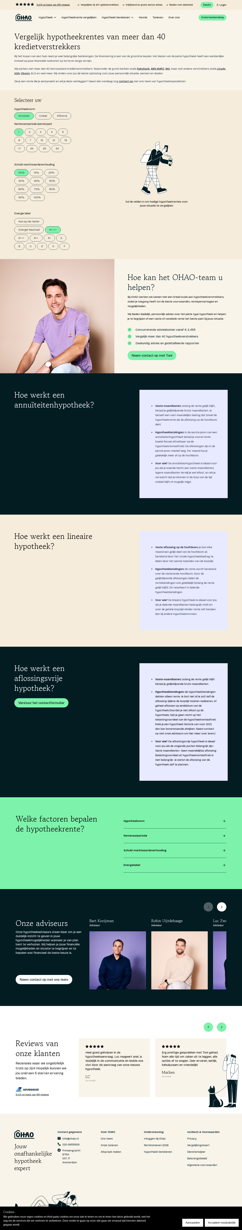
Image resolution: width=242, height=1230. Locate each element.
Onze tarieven (109, 1145)
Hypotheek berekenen (158, 1151)
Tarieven (158, 17)
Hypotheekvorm (24, 109)
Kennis (143, 17)
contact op (126, 81)
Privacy (191, 1138)
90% (21, 197)
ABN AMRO (157, 68)
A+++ (21, 238)
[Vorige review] (208, 1027)
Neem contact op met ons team (44, 980)
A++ (36, 238)
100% (37, 197)
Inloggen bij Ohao (155, 1138)
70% (37, 189)
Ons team (107, 1138)
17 (19, 148)
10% (36, 172)
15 (66, 140)
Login (222, 4)
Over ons (174, 17)
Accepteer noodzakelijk (221, 1222)
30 (57, 148)
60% (21, 189)
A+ (49, 238)
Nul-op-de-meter (29, 221)
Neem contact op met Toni (152, 355)
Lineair (43, 115)
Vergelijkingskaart (198, 1145)
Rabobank (143, 68)
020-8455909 (71, 1144)
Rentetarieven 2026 (156, 1145)
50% (52, 180)
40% (37, 180)
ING (167, 68)
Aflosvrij (62, 115)
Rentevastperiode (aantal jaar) (33, 123)
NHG (21, 172)
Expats (207, 4)
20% (51, 172)
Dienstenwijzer (196, 1151)
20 (31, 148)
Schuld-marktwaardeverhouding (34, 164)
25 (44, 148)
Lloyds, (221, 68)
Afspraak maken (111, 1151)
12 (54, 140)
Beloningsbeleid (197, 1158)
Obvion (25, 73)
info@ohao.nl (70, 1138)
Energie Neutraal (29, 229)
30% (21, 180)
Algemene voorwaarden (202, 1165)
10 (42, 140)
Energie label (22, 213)
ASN (17, 73)
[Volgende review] (221, 1027)
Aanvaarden (193, 1222)
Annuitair (24, 115)
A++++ (53, 229)
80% (52, 189)
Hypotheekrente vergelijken (78, 17)
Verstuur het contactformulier (41, 703)
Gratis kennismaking (212, 17)
